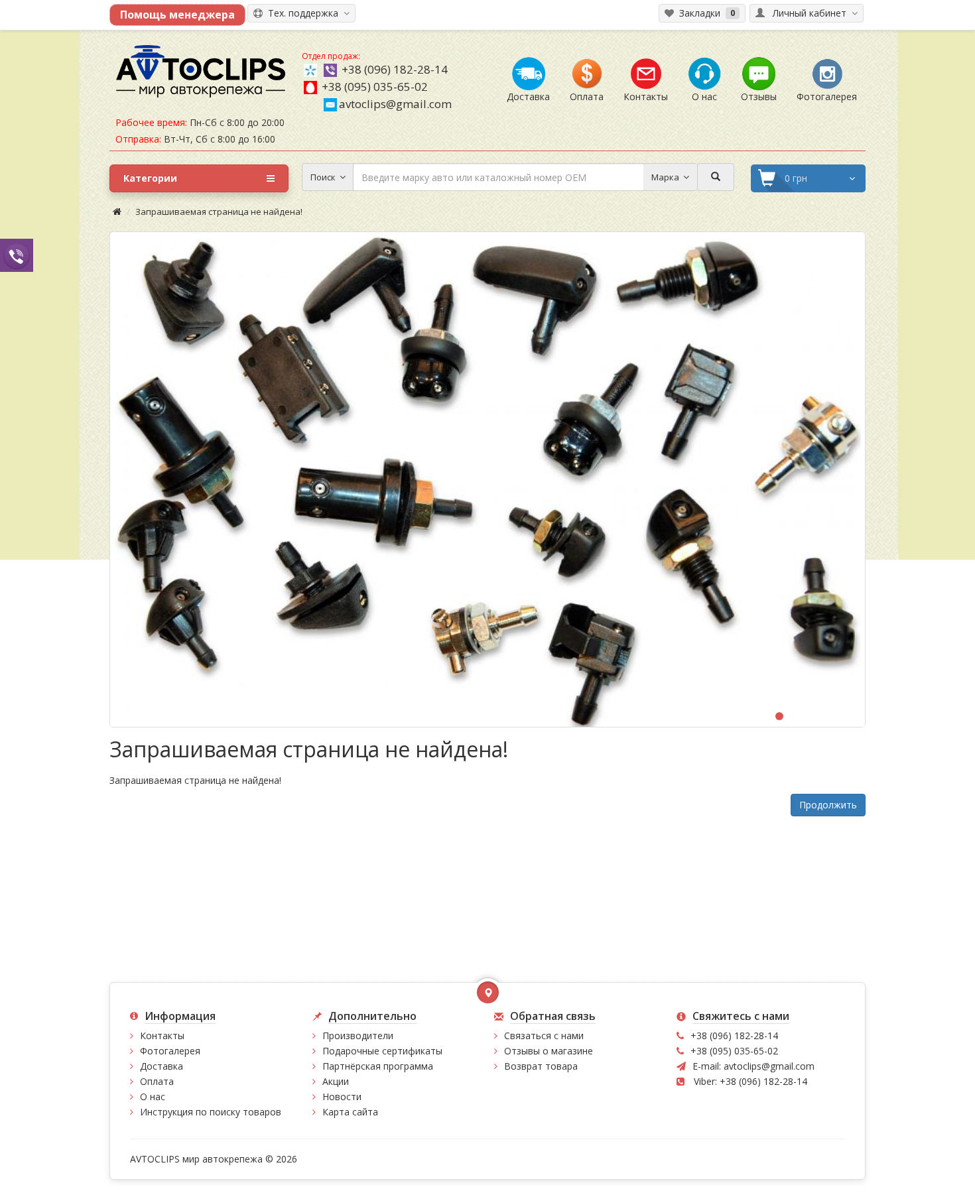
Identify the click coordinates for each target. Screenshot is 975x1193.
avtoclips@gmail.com (395, 103)
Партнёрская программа (377, 1066)
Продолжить (828, 804)
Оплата (157, 1081)
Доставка (161, 1066)
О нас (152, 1096)
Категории (150, 178)
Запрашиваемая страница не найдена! (218, 212)
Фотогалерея (170, 1050)
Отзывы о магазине (548, 1050)
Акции (335, 1081)
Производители (357, 1035)
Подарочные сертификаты (382, 1050)
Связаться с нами (544, 1035)
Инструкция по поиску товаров (210, 1111)
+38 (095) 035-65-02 (375, 86)
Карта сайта (350, 1111)
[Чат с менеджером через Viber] (16, 255)
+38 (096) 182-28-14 (395, 69)
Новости (341, 1096)
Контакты (162, 1035)
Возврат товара (541, 1066)
